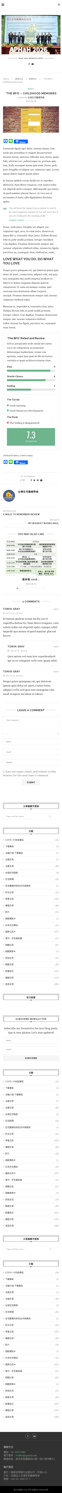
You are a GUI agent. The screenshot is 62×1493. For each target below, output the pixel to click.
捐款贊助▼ (32, 918)
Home (6, 79)
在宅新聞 (32, 879)
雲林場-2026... (31, 579)
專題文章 (32, 905)
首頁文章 (32, 984)
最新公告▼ (32, 931)
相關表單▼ (32, 951)
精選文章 (19, 79)
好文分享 (32, 892)
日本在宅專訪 (32, 925)
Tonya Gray (11, 609)
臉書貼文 (33, 79)
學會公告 (32, 898)
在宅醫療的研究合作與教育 (32, 885)
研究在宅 (32, 957)
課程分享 (32, 977)
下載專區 (32, 846)
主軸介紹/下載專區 (32, 852)
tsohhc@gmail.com (26, 1455)
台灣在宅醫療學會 (36, 97)
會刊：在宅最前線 (32, 938)
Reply (56, 609)
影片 (32, 911)
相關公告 (32, 944)
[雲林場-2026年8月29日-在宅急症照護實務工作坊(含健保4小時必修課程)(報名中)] (31, 557)
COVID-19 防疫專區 (32, 839)
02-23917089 (18, 1452)
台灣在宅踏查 (32, 872)
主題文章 (32, 859)
